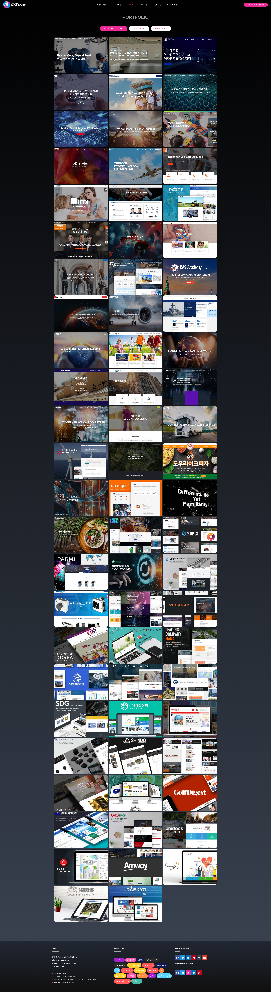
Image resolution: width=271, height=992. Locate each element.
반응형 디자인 (148, 965)
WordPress (119, 960)
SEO (117, 970)
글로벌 (140, 960)
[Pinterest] (199, 972)
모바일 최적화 (161, 965)
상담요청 (158, 5)
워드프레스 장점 (134, 965)
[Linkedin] (193, 972)
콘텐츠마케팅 (120, 976)
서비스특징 (117, 5)
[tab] (113, 28)
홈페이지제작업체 (164, 976)
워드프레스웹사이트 (122, 981)
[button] (177, 957)
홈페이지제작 (101, 5)
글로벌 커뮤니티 (152, 960)
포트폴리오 (131, 5)
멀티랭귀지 (130, 960)
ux (161, 970)
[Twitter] (182, 972)
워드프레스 (142, 976)
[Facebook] (177, 972)
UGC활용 (131, 976)
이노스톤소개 (172, 5)
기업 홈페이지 (120, 965)
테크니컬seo (153, 970)
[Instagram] (188, 972)
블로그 (152, 976)
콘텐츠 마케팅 (127, 970)
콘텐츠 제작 (137, 981)
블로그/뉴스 (144, 5)
